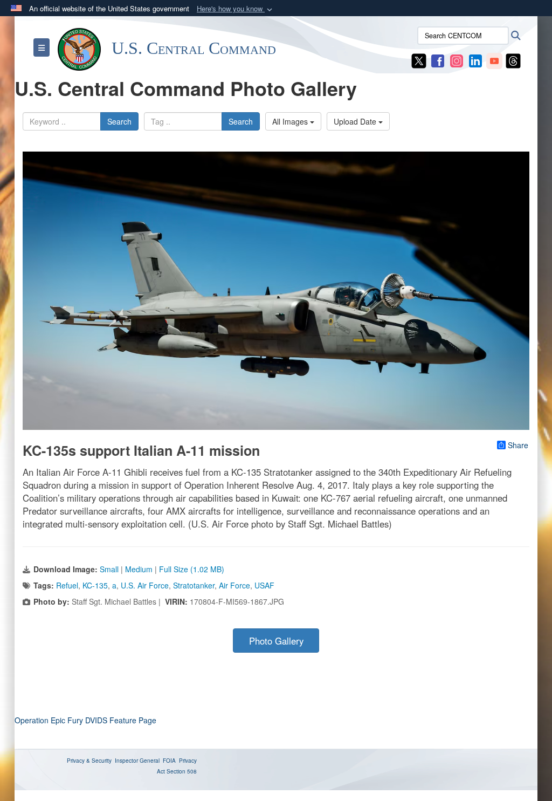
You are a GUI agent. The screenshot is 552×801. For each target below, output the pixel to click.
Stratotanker (194, 585)
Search (119, 121)
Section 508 (182, 771)
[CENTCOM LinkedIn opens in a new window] (475, 59)
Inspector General (137, 760)
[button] (235, 9)
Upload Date (356, 121)
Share (518, 445)
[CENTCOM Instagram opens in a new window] (456, 59)
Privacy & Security (89, 760)
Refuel (67, 585)
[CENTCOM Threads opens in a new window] (513, 59)
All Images (291, 121)
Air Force (234, 585)
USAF (264, 585)
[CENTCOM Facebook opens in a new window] (437, 59)
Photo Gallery (276, 640)
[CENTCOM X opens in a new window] (418, 59)
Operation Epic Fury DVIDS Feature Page (85, 720)
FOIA (169, 760)
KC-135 (95, 585)
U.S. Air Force (145, 585)
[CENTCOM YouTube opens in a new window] (494, 59)
